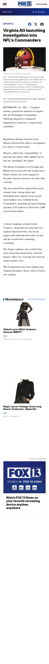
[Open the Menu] (4, 4)
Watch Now (41, 4)
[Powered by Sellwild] (42, 459)
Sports (8, 23)
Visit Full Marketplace (37, 299)
